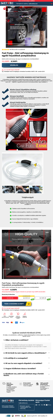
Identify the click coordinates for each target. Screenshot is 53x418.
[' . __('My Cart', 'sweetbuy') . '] (51, 4)
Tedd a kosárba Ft (14, 304)
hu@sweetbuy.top (33, 3)
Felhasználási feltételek (7, 406)
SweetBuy (7, 4)
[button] (49, 254)
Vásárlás (14, 65)
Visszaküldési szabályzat (8, 407)
